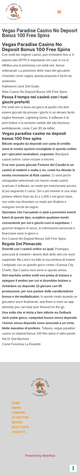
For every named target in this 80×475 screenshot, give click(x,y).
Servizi (17, 422)
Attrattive (20, 417)
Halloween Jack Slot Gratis (20, 86)
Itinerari (18, 412)
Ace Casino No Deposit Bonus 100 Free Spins (34, 238)
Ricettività (20, 427)
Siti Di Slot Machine (15, 339)
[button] (59, 12)
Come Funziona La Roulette (21, 344)
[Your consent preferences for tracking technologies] (73, 468)
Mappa (16, 408)
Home (16, 403)
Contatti (19, 432)
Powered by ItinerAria (40, 455)
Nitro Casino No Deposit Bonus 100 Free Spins (34, 91)
